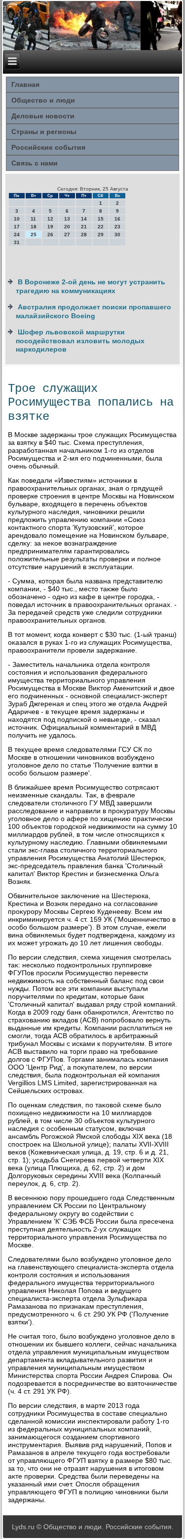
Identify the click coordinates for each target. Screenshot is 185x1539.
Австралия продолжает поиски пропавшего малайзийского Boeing (93, 311)
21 (84, 226)
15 (101, 218)
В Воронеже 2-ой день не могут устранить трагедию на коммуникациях (90, 286)
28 (84, 234)
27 (67, 234)
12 (50, 218)
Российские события (48, 147)
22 (101, 226)
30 (117, 234)
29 (101, 234)
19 (50, 226)
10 (17, 218)
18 (34, 226)
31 (17, 242)
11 (33, 218)
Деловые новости (42, 116)
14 (84, 218)
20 (67, 226)
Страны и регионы (43, 132)
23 (117, 226)
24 (17, 234)
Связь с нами (34, 163)
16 (117, 218)
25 (34, 234)
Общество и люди (43, 100)
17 (17, 226)
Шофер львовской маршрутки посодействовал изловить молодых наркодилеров (80, 340)
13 (67, 218)
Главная (25, 84)
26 (50, 234)
